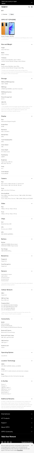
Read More (20, 450)
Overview (5, 14)
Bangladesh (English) (27, 442)
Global (3, 3)
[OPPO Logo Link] (4, 7)
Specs (12, 14)
